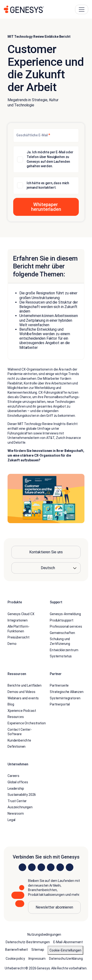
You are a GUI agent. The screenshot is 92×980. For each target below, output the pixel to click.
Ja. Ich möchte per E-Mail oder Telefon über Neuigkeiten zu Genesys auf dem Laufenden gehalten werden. (50, 159)
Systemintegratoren (65, 698)
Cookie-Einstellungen (65, 950)
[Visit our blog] (69, 867)
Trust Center (17, 801)
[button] (46, 207)
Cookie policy (15, 958)
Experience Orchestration (27, 723)
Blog (11, 704)
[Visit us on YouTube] (60, 867)
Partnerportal (60, 704)
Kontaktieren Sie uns (46, 552)
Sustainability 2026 (22, 795)
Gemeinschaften (62, 633)
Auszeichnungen (20, 807)
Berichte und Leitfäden (25, 685)
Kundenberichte (19, 740)
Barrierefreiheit (16, 949)
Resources (16, 717)
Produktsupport (61, 620)
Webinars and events (23, 698)
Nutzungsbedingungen (44, 934)
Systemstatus (61, 656)
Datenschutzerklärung (66, 958)
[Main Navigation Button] (81, 9)
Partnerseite (59, 685)
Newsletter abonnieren (54, 907)
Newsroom (16, 813)
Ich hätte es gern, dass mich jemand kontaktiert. (48, 185)
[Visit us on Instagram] (32, 867)
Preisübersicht (18, 637)
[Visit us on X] (41, 867)
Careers (13, 776)
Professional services (66, 626)
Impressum (37, 958)
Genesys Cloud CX (21, 614)
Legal (11, 820)
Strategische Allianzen (67, 692)
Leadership (16, 788)
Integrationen (18, 620)
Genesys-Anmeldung (65, 614)
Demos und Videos (21, 692)
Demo (12, 644)
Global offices (18, 782)
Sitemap (37, 949)
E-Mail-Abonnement (68, 942)
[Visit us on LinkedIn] (22, 867)
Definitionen (16, 746)
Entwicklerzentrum (64, 650)
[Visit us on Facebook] (50, 867)
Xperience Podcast (22, 711)
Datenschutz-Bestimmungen (28, 942)
